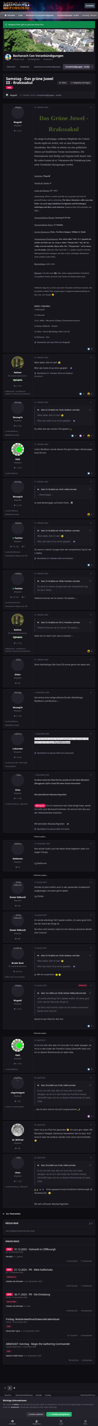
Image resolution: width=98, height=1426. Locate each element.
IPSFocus (91, 1395)
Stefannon (18, 858)
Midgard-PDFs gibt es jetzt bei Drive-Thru (26, 24)
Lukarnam (18, 748)
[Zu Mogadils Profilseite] (7, 95)
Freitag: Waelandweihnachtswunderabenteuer (33, 1319)
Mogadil (13, 95)
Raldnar (18, 372)
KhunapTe (18, 417)
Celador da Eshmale (14, 1281)
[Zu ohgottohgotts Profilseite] (17, 1082)
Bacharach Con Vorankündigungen (38, 56)
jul (7, 1252)
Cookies (48, 1395)
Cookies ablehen (36, 1414)
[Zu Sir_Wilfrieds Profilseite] (17, 1130)
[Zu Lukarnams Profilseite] (17, 738)
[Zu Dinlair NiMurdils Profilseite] (17, 887)
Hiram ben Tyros (13, 1331)
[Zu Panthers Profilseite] (17, 528)
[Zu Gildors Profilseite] (17, 664)
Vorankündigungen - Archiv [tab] (77, 67)
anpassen (15, 1407)
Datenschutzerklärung (24, 1395)
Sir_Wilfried (17, 1140)
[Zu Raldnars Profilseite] (17, 362)
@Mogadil (40, 805)
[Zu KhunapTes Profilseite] (17, 407)
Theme (83, 1395)
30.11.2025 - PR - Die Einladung (32, 1294)
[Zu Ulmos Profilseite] (17, 780)
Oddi (17, 459)
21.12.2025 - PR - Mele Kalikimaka (33, 1269)
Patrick (8, 1322)
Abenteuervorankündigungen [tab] (47, 67)
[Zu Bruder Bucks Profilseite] (17, 953)
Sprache (8, 1395)
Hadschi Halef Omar (13, 1347)
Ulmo (17, 790)
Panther (19, 538)
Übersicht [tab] (11, 67)
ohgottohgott (18, 1092)
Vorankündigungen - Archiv (49, 95)
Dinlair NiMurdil (18, 897)
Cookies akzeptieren (60, 1414)
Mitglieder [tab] (24, 67)
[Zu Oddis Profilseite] (17, 449)
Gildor (18, 674)
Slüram (8, 1297)
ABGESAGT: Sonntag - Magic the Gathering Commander (38, 1344)
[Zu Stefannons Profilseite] (17, 848)
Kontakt (39, 1395)
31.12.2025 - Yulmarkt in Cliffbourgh (35, 1249)
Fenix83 (9, 1256)
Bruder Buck (18, 963)
